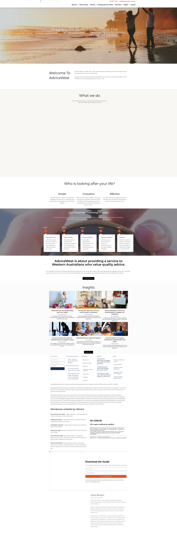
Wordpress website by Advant (67, 409)
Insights (125, 5)
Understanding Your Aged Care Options (88, 338)
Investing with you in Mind (105, 5)
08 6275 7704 (114, 1)
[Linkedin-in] (100, 530)
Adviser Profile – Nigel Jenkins (118, 377)
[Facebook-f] (92, 530)
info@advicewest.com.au (127, 1)
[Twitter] (96, 530)
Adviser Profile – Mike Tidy (118, 368)
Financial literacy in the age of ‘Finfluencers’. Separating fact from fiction (114, 339)
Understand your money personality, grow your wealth (103, 368)
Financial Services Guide (119, 360)
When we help (83, 5)
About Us (74, 5)
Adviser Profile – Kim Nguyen (118, 373)
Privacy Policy (118, 364)
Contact (133, 5)
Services (92, 5)
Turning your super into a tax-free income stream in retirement (104, 375)
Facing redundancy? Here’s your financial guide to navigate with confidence (115, 312)
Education (118, 5)
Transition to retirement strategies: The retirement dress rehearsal (103, 361)
